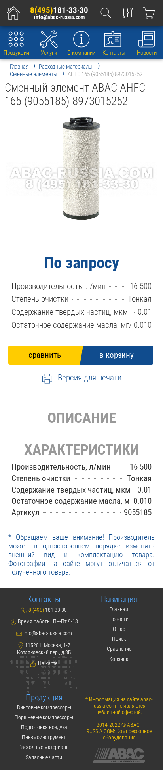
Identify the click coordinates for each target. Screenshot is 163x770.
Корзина (119, 659)
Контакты (113, 52)
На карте (47, 663)
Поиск (119, 639)
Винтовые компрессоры (44, 707)
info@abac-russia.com (59, 17)
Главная (119, 609)
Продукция (16, 52)
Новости (147, 52)
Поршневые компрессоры (44, 717)
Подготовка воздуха (44, 727)
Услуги (49, 52)
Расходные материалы (44, 747)
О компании (81, 52)
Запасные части (44, 757)
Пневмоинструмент (44, 737)
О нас (119, 629)
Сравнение (119, 649)
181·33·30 (59, 10)
